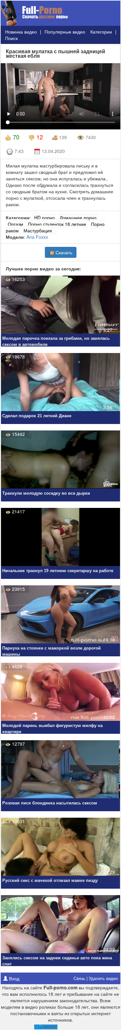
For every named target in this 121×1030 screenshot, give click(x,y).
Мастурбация (38, 230)
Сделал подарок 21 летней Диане (36, 415)
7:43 (18, 151)
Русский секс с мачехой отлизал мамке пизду (50, 880)
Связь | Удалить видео (96, 978)
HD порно (44, 217)
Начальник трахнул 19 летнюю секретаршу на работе (57, 570)
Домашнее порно (78, 217)
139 (62, 137)
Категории (101, 31)
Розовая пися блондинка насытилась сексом (49, 803)
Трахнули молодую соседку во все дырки (46, 493)
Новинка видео (21, 31)
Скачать (63, 252)
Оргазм (15, 224)
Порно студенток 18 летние (57, 224)
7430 (90, 137)
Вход (13, 978)
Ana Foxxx (37, 237)
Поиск (11, 38)
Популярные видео (65, 31)
